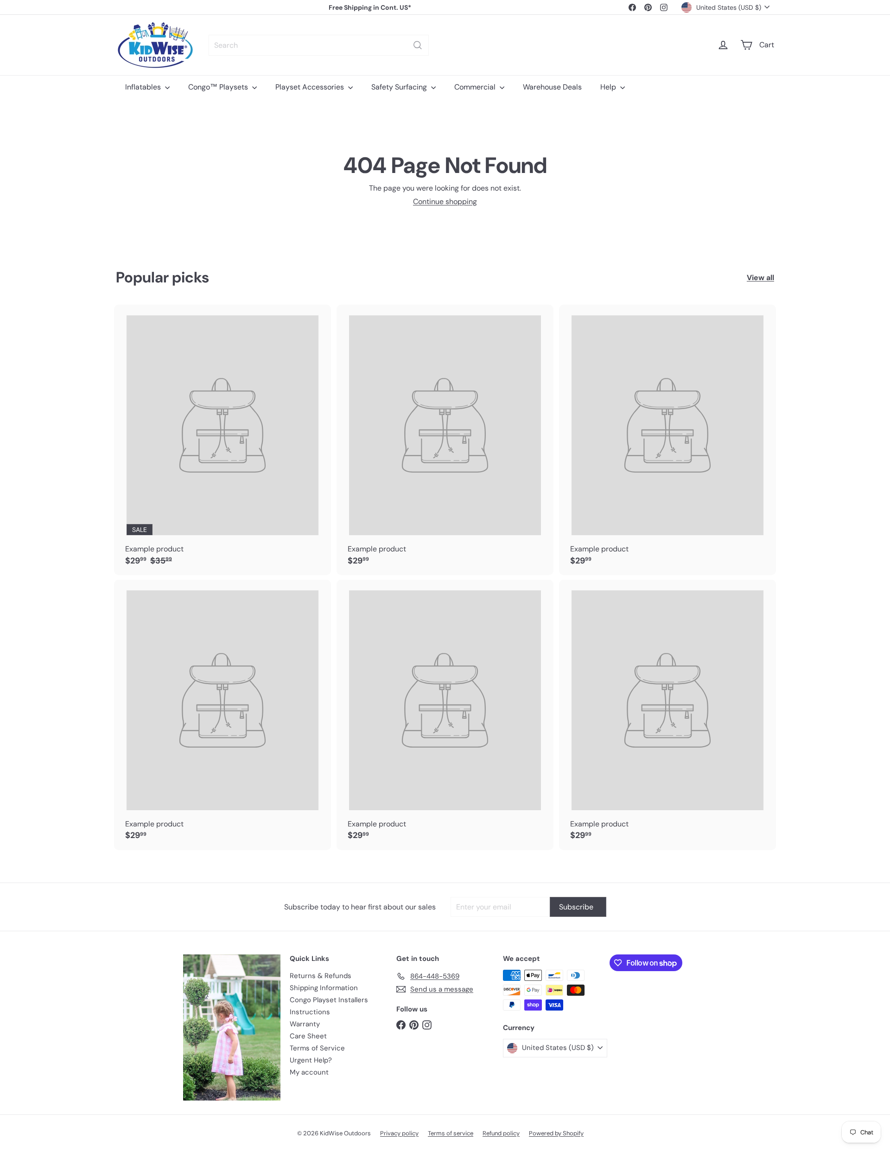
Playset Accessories (310, 87)
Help (609, 87)
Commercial (475, 87)
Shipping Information (324, 987)
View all (760, 277)
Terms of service (450, 1133)
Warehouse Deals (552, 87)
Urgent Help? (311, 1060)
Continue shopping (445, 201)
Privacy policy (399, 1133)
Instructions (310, 1012)
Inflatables (144, 87)
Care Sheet (308, 1036)
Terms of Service (317, 1048)
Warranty (305, 1024)
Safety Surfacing (400, 87)
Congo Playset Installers (329, 1000)
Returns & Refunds (320, 975)
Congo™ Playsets (219, 87)
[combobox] (319, 45)
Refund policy (501, 1133)
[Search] (418, 45)
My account (309, 1072)
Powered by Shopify (556, 1133)
